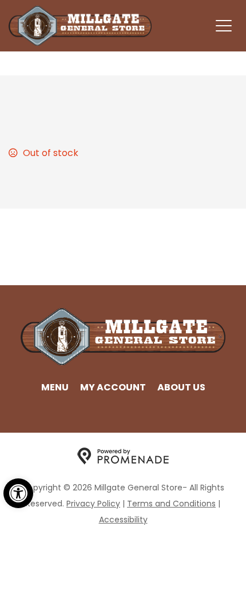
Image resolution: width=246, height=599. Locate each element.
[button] (18, 493)
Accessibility (123, 519)
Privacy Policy (93, 503)
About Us (181, 387)
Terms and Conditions (171, 503)
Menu (55, 387)
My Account (113, 387)
